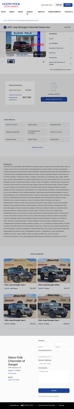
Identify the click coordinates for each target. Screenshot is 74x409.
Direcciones (12, 373)
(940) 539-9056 (13, 380)
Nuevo (11, 12)
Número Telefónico (44, 360)
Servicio (41, 12)
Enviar (53, 390)
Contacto (69, 12)
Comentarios (42, 368)
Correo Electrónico (45, 350)
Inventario (11, 20)
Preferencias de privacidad (45, 405)
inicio (3, 12)
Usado (20, 12)
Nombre (41, 340)
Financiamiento (54, 12)
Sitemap (60, 405)
